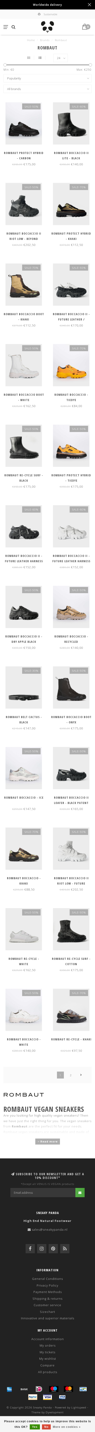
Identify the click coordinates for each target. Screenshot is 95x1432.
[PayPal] (33, 1397)
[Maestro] (53, 1389)
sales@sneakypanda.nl (50, 1229)
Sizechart (47, 1312)
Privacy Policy (47, 1285)
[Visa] (47, 1397)
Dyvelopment (55, 1412)
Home (31, 40)
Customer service (47, 1305)
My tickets (47, 1352)
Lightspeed (78, 1407)
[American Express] (9, 1389)
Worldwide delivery (47, 4)
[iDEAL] (39, 1389)
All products (47, 1372)
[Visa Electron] (62, 1397)
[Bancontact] (83, 1389)
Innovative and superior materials (47, 1318)
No (46, 1427)
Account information (47, 1339)
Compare (47, 1365)
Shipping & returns (47, 1298)
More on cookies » (67, 1427)
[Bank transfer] (24, 1389)
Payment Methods (47, 1292)
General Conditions (47, 1279)
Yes (35, 1427)
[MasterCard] (68, 1389)
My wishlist (47, 1358)
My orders (48, 1345)
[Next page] (81, 1075)
